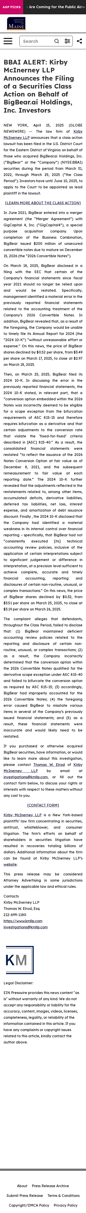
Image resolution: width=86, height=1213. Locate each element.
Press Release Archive (50, 1186)
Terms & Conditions (63, 1195)
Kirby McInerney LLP (22, 815)
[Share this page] (79, 41)
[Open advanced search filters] (67, 41)
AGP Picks (12, 7)
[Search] (56, 41)
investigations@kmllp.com (26, 777)
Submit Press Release (25, 1195)
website (10, 864)
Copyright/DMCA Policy (29, 1205)
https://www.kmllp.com (23, 921)
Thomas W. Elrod (49, 764)
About (22, 1186)
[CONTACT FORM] (43, 805)
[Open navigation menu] (8, 41)
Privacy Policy (65, 1205)
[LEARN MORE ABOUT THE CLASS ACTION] (43, 203)
